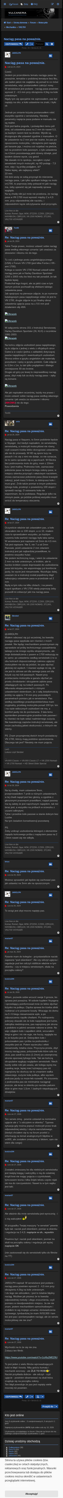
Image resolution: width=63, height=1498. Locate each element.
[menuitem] (24, 4)
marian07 (9, 938)
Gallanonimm (14, 1447)
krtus (7, 862)
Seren (11, 1451)
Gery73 (12, 1449)
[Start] (31, 13)
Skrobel (15, 616)
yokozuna (13, 1455)
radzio (11, 1453)
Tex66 (16, 228)
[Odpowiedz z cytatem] (50, 56)
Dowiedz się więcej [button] (17, 1485)
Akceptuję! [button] (31, 1493)
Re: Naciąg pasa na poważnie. (25, 237)
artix (18, 421)
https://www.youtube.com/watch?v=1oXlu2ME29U (31, 1357)
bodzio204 (9, 979)
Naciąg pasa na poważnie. (22, 39)
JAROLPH (16, 53)
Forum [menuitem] (15, 4)
